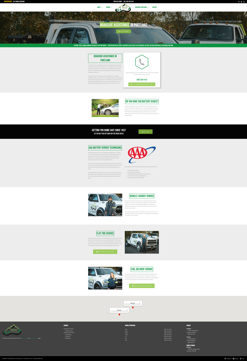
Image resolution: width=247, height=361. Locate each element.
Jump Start (68, 338)
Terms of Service (34, 338)
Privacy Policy (24, 338)
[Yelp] (244, 2)
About (99, 7)
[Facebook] (239, 2)
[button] (101, 7)
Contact (154, 7)
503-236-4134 (130, 2)
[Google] (241, 2)
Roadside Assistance (141, 7)
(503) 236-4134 (142, 80)
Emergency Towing (68, 328)
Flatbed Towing (69, 330)
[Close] (126, 309)
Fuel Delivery (68, 334)
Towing (108, 7)
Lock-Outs (67, 336)
